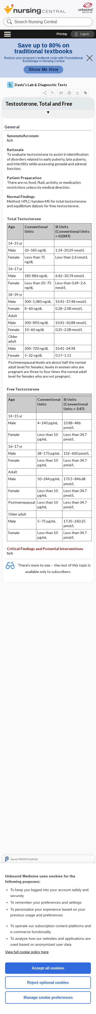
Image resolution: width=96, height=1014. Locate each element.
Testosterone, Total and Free (38, 104)
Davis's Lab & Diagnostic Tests (41, 84)
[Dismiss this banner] (90, 58)
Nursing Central (34, 9)
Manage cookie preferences (48, 997)
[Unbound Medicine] (85, 7)
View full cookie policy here (27, 952)
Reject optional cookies (48, 982)
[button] (82, 34)
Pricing (62, 34)
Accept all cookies (48, 968)
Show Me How (43, 69)
